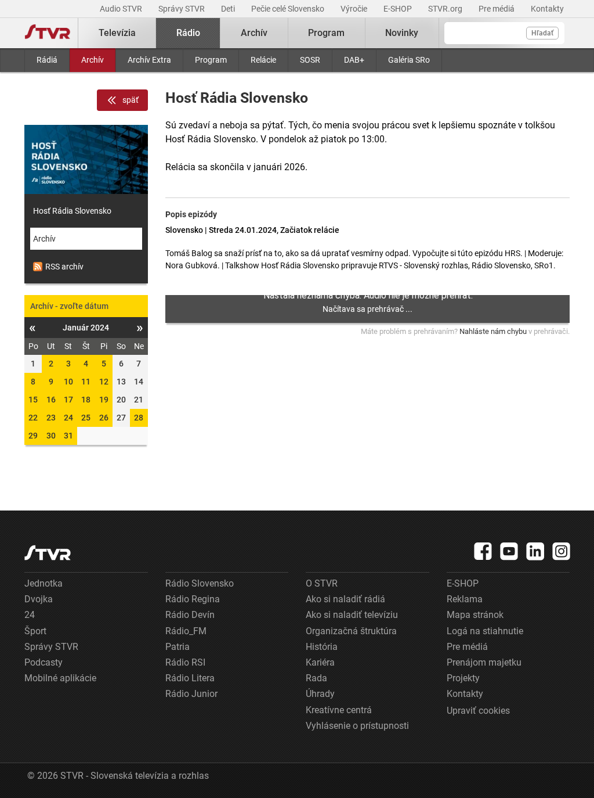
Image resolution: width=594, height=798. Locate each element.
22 (33, 417)
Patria (177, 646)
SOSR (310, 59)
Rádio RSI (185, 662)
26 (103, 417)
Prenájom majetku (484, 662)
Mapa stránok (475, 614)
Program (211, 59)
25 (85, 417)
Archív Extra (149, 59)
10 (68, 381)
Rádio (188, 32)
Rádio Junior (191, 693)
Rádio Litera (190, 678)
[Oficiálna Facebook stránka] (483, 551)
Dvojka (38, 599)
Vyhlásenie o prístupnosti (357, 725)
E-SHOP (398, 8)
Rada (316, 678)
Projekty (463, 678)
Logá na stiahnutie (485, 631)
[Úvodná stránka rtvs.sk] (47, 33)
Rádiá (47, 59)
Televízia (117, 32)
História (322, 646)
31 (68, 435)
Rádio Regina (192, 599)
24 (68, 417)
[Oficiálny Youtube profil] (509, 551)
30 (51, 435)
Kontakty (547, 8)
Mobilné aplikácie (60, 678)
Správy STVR (182, 8)
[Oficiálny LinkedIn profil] (535, 551)
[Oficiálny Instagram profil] (561, 551)
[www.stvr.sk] (47, 552)
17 (68, 399)
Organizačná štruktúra (351, 631)
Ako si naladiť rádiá (345, 599)
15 (33, 399)
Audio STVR (122, 8)
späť (130, 100)
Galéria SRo (409, 59)
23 (51, 417)
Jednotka (43, 583)
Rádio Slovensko (199, 583)
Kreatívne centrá (339, 710)
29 (33, 435)
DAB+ (354, 59)
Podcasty (43, 662)
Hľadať (542, 33)
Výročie (355, 8)
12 (103, 381)
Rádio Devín (190, 614)
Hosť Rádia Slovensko (72, 210)
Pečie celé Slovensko (288, 8)
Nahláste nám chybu (493, 331)
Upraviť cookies (478, 710)
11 (85, 381)
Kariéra (320, 662)
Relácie (263, 59)
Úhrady (320, 693)
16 (51, 399)
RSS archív (64, 266)
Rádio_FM (186, 631)
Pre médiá (497, 8)
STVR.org (446, 8)
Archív (92, 59)
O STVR (322, 583)
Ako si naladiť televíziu (352, 614)
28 (138, 417)
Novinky (401, 32)
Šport (35, 631)
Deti (229, 8)
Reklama (465, 599)
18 (85, 399)
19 (103, 399)
